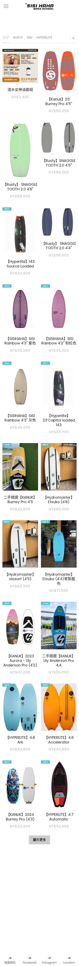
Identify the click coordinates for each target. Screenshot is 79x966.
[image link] (39, 5)
